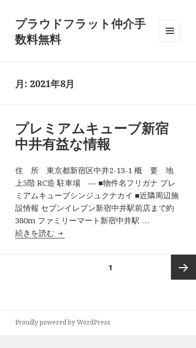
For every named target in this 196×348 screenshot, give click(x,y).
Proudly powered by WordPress (62, 322)
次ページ (183, 267)
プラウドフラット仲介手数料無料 (80, 30)
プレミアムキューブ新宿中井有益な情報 (92, 135)
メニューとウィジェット (169, 41)
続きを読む (40, 232)
